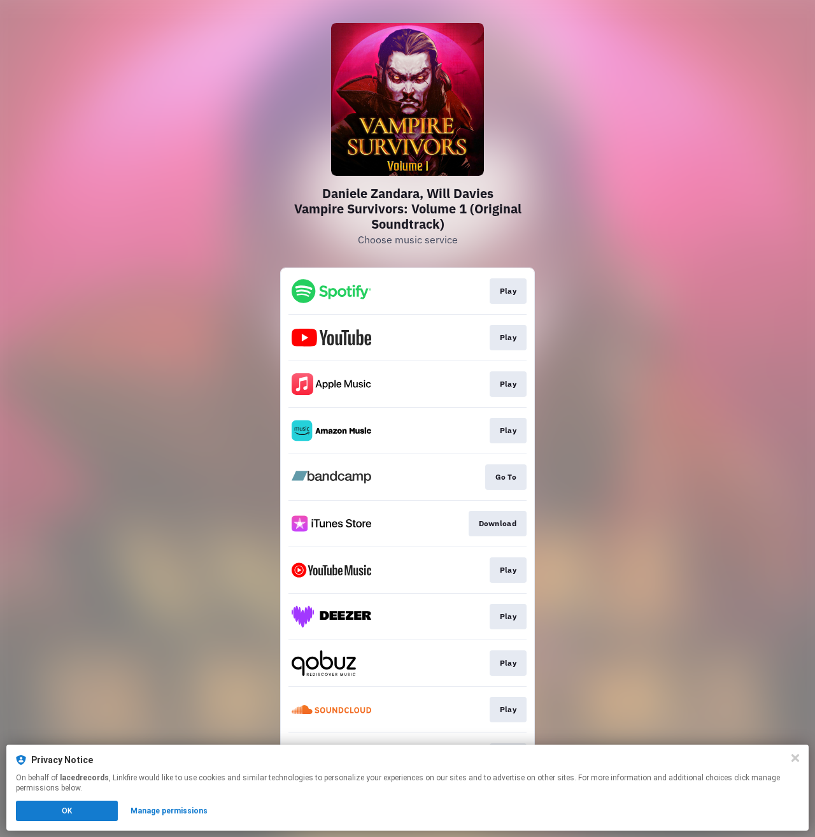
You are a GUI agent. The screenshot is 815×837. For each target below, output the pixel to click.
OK (67, 810)
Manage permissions (169, 810)
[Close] (795, 758)
